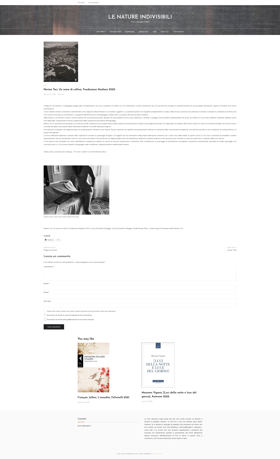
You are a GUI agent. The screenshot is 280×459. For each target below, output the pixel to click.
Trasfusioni (178, 32)
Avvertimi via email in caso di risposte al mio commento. (69, 315)
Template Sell (157, 454)
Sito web (47, 301)
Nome (47, 284)
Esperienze (129, 32)
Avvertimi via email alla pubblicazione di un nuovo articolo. (70, 319)
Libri (155, 32)
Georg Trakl (232, 250)
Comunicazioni (93, 2)
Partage (165, 32)
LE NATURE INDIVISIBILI (140, 17)
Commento (49, 267)
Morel (62, 94)
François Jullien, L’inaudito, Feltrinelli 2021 (103, 397)
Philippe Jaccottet (50, 250)
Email (46, 292)
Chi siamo (81, 2)
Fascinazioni (115, 32)
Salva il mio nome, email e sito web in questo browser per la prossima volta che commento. (81, 311)
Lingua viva (144, 32)
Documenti (101, 32)
